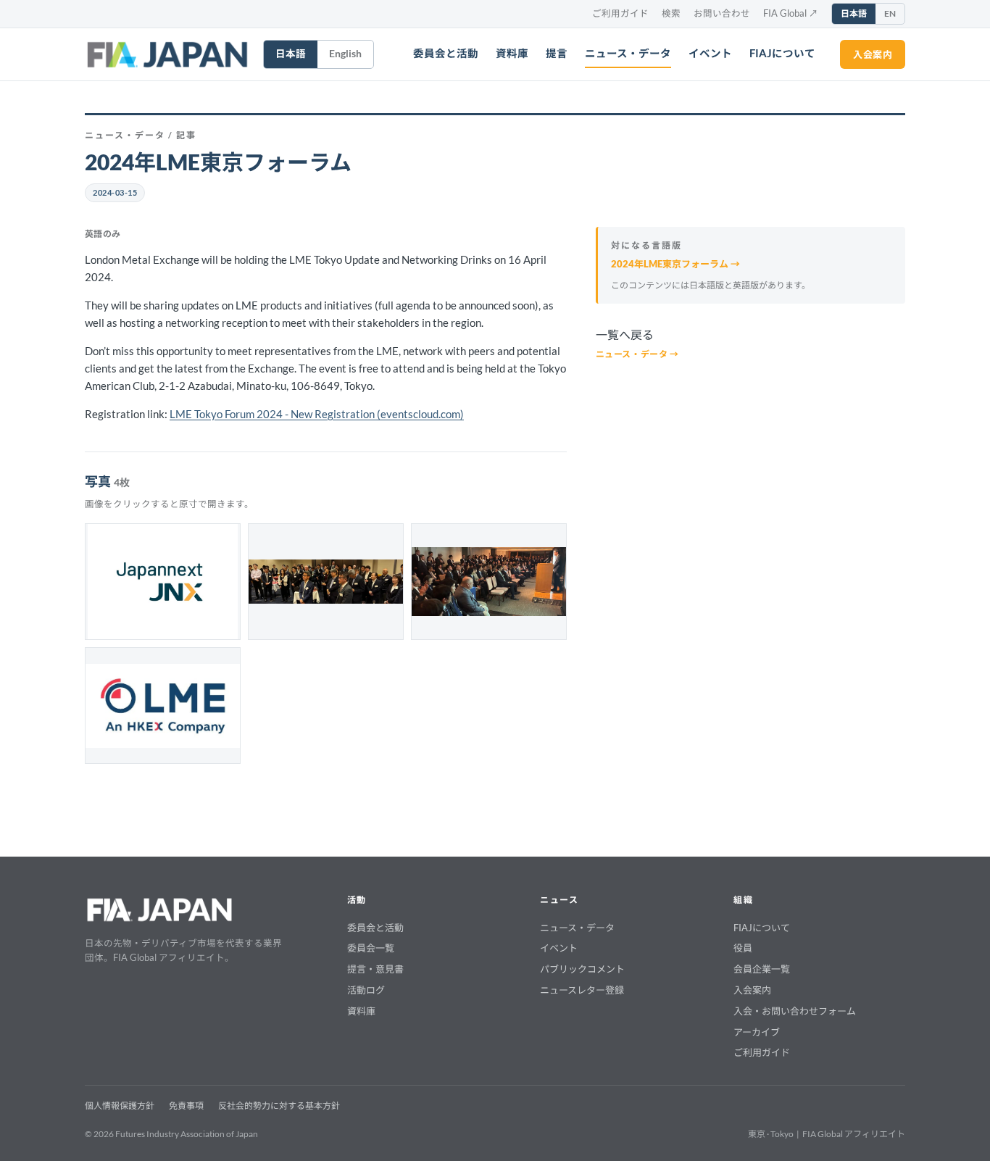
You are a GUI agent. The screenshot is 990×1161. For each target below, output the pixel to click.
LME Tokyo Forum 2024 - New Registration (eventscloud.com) (317, 413)
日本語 (854, 13)
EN (890, 13)
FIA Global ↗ (790, 13)
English (345, 53)
